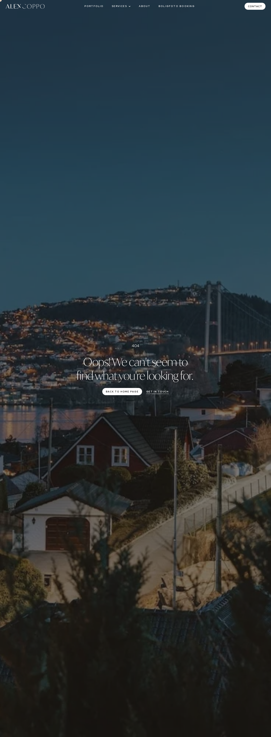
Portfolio (94, 6)
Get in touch (157, 391)
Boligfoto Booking (177, 6)
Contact (255, 6)
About (144, 6)
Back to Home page (122, 391)
